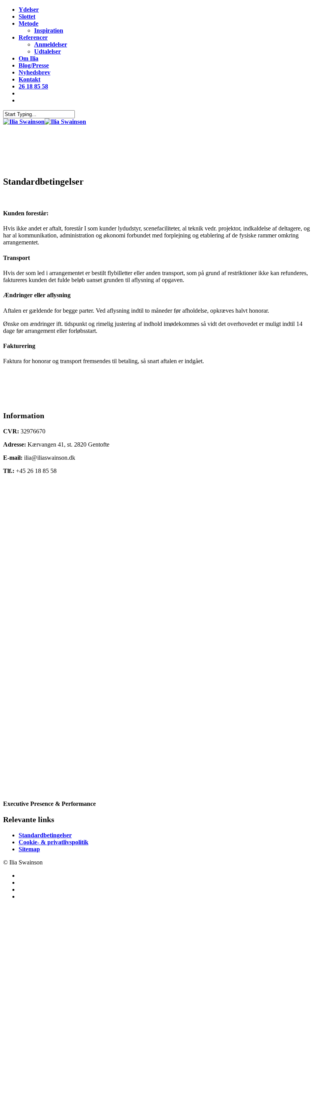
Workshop (39, 915)
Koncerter (39, 950)
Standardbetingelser (45, 835)
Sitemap (29, 849)
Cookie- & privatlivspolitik (53, 842)
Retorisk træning (54, 962)
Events (32, 939)
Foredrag (37, 927)
